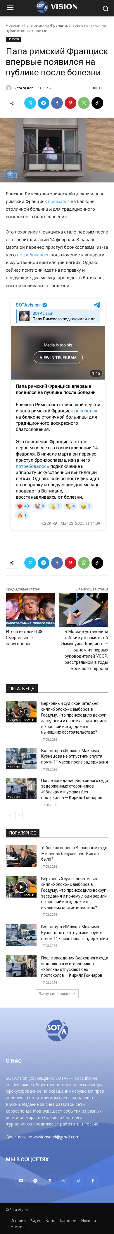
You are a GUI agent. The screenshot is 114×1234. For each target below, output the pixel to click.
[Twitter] (30, 103)
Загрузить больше (55, 993)
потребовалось (33, 255)
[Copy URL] (97, 103)
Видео (13, 720)
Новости (13, 25)
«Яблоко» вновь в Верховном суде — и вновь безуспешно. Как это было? (74, 853)
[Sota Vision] (9, 88)
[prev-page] (9, 815)
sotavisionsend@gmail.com (54, 1137)
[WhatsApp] (84, 103)
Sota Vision (24, 88)
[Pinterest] (70, 103)
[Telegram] (43, 103)
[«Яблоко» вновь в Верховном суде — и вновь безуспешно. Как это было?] (21, 856)
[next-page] (19, 815)
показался (59, 201)
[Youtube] (21, 1180)
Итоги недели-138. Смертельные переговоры (24, 637)
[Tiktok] (78, 1180)
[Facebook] (57, 103)
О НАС (14, 1061)
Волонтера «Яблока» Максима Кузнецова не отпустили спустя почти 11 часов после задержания (74, 756)
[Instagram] (64, 1180)
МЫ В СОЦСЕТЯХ (27, 1159)
